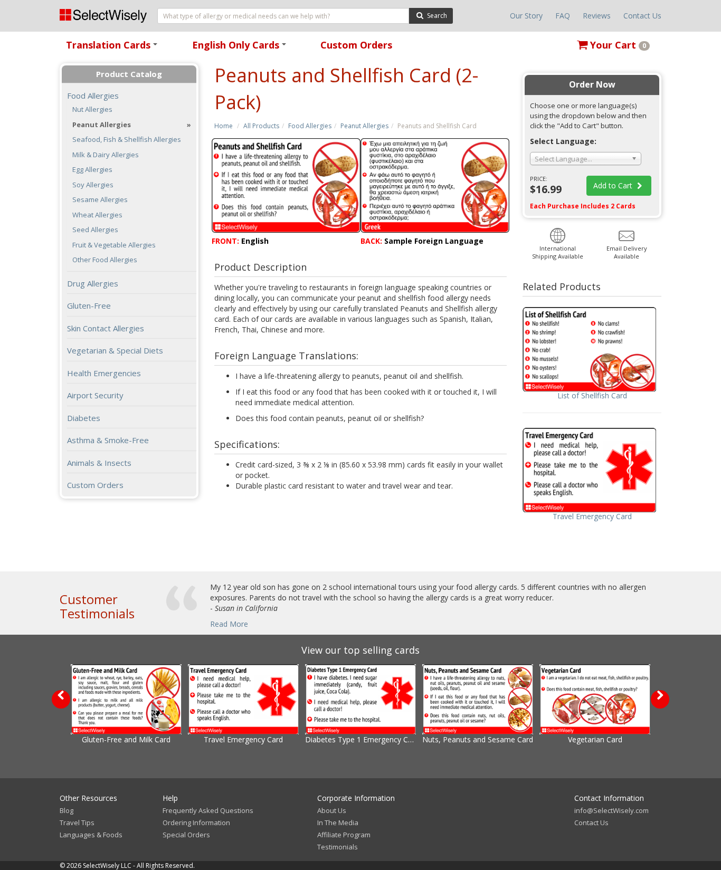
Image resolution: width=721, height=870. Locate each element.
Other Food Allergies (104, 259)
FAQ (562, 16)
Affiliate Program (344, 834)
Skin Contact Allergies (105, 328)
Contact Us (642, 16)
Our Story (526, 16)
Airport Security (95, 395)
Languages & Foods (91, 834)
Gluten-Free (89, 305)
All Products (261, 125)
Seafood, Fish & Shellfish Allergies (126, 139)
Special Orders (186, 834)
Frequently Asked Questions (208, 810)
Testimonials (337, 847)
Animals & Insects (99, 462)
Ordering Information (196, 822)
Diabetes (83, 418)
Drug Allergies (92, 283)
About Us (331, 810)
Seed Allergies (95, 229)
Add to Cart (613, 185)
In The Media (337, 822)
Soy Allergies (92, 184)
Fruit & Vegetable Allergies (114, 245)
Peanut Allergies (364, 125)
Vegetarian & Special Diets (115, 350)
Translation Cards (113, 48)
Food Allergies (309, 125)
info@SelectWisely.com (611, 810)
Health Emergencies (104, 373)
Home (223, 125)
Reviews (597, 16)
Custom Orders (356, 45)
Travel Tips (77, 822)
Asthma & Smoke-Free (108, 440)
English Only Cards (241, 48)
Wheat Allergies (97, 215)
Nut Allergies (92, 109)
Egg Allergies (92, 169)
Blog (66, 810)
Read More (229, 624)
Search (436, 15)
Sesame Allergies (100, 199)
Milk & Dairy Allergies (105, 154)
